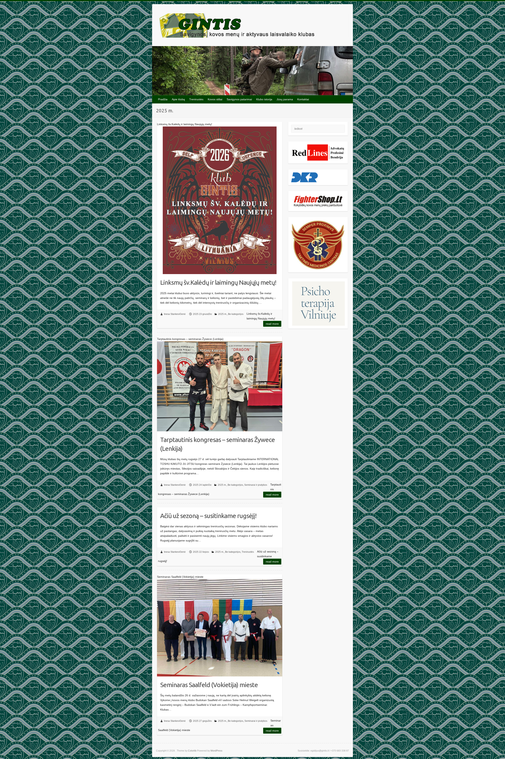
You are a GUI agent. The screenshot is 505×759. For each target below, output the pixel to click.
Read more (272, 323)
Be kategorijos (235, 314)
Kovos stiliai (215, 99)
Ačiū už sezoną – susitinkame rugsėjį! (208, 515)
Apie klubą (178, 99)
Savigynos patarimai (239, 99)
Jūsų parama (285, 99)
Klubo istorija (264, 99)
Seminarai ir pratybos (255, 485)
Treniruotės (196, 99)
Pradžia (162, 99)
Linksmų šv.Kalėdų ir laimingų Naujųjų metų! (218, 282)
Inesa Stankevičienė (175, 314)
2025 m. (222, 314)
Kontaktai (303, 99)
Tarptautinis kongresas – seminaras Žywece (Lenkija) (217, 444)
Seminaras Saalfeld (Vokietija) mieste (209, 684)
